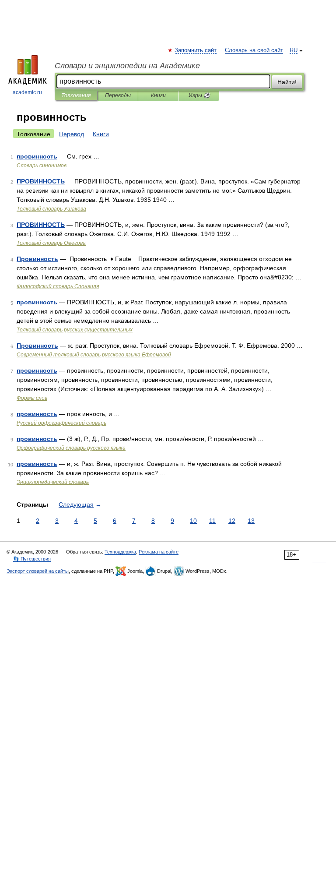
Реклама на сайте (158, 551)
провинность (37, 156)
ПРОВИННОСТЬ (41, 181)
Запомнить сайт (196, 50)
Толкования (76, 95)
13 (251, 520)
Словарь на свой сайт (254, 50)
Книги (158, 95)
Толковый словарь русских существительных (75, 330)
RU (294, 50)
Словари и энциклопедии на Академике (127, 65)
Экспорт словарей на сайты (38, 571)
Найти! (287, 81)
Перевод (71, 134)
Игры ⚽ (199, 95)
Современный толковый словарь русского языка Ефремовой (94, 355)
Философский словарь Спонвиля (58, 286)
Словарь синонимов (41, 165)
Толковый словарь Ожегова (51, 243)
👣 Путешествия (32, 558)
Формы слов (32, 398)
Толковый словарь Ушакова (51, 209)
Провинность (37, 258)
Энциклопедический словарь (53, 482)
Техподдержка (120, 551)
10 (193, 520)
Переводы (118, 95)
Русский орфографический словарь (61, 423)
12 (231, 520)
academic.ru (27, 92)
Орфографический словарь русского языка (71, 448)
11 (212, 520)
